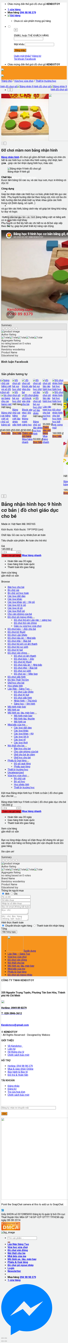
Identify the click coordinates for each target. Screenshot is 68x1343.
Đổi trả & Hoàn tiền (18, 1074)
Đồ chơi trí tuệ (15, 649)
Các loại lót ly (21, 736)
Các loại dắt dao (16, 596)
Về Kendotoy (15, 1045)
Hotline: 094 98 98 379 (20, 1065)
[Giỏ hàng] (14, 15)
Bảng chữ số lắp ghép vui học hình (38, 427)
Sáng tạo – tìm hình (24, 703)
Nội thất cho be (16, 745)
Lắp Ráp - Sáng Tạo (18, 688)
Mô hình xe (14, 709)
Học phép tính (15, 685)
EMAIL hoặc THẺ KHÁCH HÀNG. (31, 35)
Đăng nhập (13, 1085)
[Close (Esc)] (2, 1338)
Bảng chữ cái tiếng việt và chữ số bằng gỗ (6, 418)
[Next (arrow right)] (5, 1341)
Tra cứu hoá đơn (16, 1091)
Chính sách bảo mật (18, 1054)
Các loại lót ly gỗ (17, 605)
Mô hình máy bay (17, 706)
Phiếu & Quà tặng (18, 191)
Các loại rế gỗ (15, 608)
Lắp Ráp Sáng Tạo (18, 1244)
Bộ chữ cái (13, 590)
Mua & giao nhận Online (20, 1068)
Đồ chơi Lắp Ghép (17, 634)
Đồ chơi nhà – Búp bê (19, 640)
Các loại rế (19, 739)
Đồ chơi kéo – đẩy (24, 658)
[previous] (9, 89)
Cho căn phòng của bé (20, 614)
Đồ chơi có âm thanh (25, 655)
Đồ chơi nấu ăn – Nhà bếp (22, 637)
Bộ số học (19, 781)
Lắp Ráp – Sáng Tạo (19, 953)
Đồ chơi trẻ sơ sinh (18, 646)
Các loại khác (15, 599)
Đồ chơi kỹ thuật (16, 632)
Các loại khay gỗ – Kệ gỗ (21, 602)
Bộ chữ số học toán (18, 593)
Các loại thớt (21, 742)
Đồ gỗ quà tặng (22, 763)
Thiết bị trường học (46, 80)
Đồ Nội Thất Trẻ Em (18, 679)
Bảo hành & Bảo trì (18, 1071)
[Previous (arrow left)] (2, 1341)
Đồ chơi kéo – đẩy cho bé (22, 629)
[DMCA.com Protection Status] (10, 1229)
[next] (11, 89)
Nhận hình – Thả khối (25, 700)
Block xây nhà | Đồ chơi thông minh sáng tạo (27, 417)
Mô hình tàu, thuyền (24, 718)
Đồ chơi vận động (17, 652)
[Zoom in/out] (5, 1338)
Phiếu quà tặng (22, 766)
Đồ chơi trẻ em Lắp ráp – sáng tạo (32, 620)
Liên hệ (11, 1048)
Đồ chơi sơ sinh (22, 670)
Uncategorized (16, 772)
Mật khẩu (19, 44)
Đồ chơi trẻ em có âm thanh (22, 643)
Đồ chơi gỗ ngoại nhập (21, 205)
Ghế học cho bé (16, 682)
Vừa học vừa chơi (23, 80)
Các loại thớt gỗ (16, 611)
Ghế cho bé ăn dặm (24, 754)
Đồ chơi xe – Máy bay (26, 673)
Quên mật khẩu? (23, 55)
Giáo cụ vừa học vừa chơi (27, 626)
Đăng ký (36, 55)
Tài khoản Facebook (25, 58)
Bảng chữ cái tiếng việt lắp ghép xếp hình (16, 417)
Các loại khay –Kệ (24, 733)
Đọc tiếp (5, 433)
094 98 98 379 (28, 12)
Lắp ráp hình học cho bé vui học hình (47, 412)
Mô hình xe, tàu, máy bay (22, 177)
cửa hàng (14, 9)
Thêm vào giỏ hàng (27, 435)
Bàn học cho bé (16, 587)
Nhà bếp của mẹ (16, 724)
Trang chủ (6, 80)
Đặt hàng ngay (9, 932)
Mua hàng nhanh (27, 441)
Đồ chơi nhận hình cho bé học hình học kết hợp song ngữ (57, 418)
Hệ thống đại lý (16, 1051)
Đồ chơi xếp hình (17, 676)
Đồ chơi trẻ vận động (25, 623)
